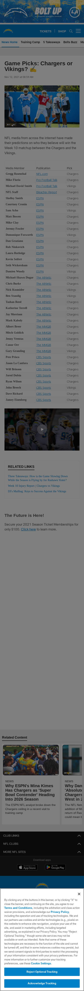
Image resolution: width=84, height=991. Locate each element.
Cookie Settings (41, 963)
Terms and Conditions (18, 907)
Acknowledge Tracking (42, 983)
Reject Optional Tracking (42, 971)
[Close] (79, 893)
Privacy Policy (60, 912)
